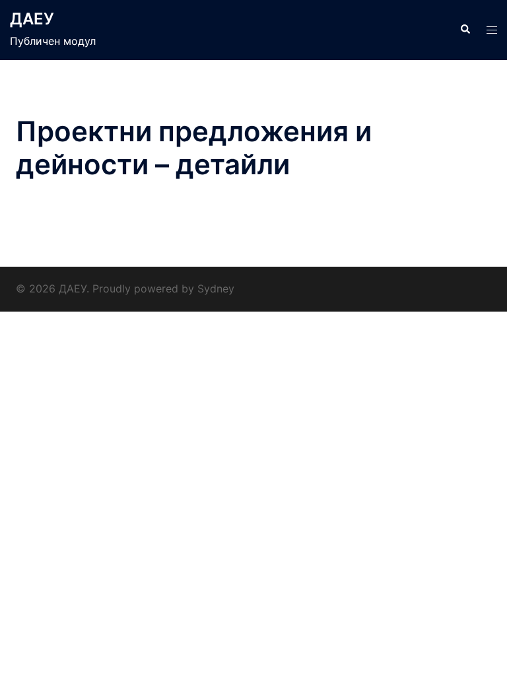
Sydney (215, 288)
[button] (464, 29)
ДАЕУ (32, 18)
